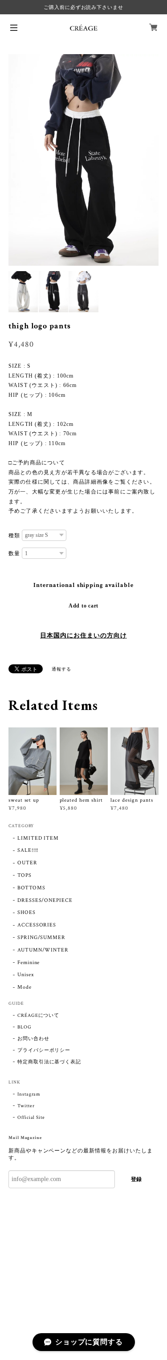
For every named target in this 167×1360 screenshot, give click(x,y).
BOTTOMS (31, 887)
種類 (14, 535)
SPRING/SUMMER (41, 937)
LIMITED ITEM (38, 838)
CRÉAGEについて (38, 1015)
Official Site (31, 1117)
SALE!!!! (28, 850)
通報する (61, 669)
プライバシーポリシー (44, 1050)
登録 (136, 1179)
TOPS (24, 875)
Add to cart (83, 606)
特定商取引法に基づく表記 (49, 1062)
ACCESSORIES (37, 925)
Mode (24, 987)
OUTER (27, 862)
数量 (14, 553)
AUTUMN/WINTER (43, 950)
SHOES (26, 912)
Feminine (28, 962)
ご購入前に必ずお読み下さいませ (83, 7)
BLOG (24, 1027)
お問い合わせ (33, 1039)
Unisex (25, 974)
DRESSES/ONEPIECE (45, 900)
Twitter (26, 1106)
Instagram (29, 1094)
